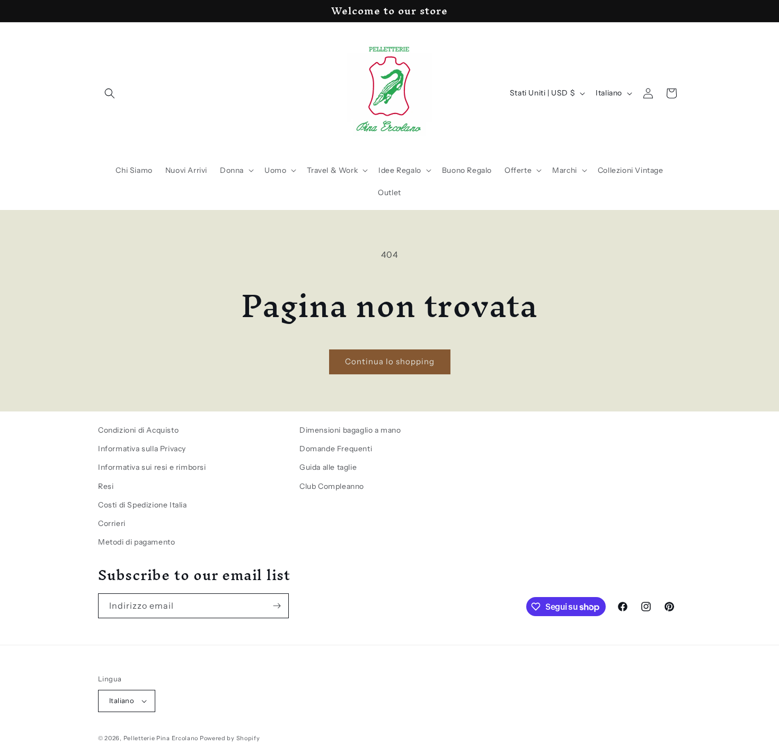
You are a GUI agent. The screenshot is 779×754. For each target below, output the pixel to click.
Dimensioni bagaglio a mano (350, 430)
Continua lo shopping (390, 361)
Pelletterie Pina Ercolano (161, 738)
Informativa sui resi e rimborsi (152, 467)
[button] (109, 93)
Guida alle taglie (328, 467)
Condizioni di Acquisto (138, 430)
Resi (105, 486)
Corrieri (112, 523)
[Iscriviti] (276, 605)
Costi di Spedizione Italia (142, 505)
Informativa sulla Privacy (142, 448)
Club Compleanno (331, 486)
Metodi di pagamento (136, 542)
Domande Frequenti (335, 448)
